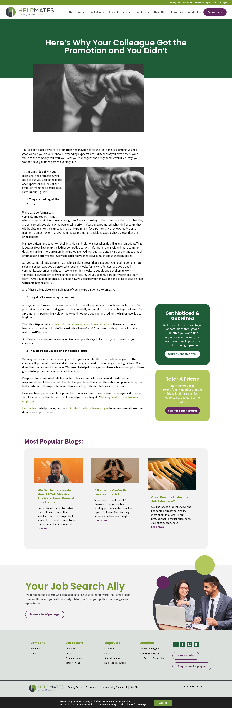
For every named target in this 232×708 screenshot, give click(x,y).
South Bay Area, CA (149, 653)
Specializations (118, 12)
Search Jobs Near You (182, 354)
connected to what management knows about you (81, 324)
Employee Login (202, 3)
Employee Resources (179, 3)
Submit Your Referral (182, 410)
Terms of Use (92, 687)
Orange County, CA (149, 648)
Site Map (134, 687)
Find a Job (75, 12)
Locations (140, 12)
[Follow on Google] (196, 644)
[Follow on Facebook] (182, 644)
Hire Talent (95, 12)
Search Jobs (215, 12)
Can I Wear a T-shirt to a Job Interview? (171, 499)
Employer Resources (115, 662)
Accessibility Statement (115, 687)
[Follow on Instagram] (189, 644)
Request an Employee (192, 666)
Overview (70, 648)
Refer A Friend (73, 662)
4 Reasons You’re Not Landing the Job (111, 492)
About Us (159, 12)
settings (142, 704)
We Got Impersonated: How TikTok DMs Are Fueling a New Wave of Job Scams (56, 496)
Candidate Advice (74, 658)
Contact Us (194, 12)
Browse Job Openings (44, 614)
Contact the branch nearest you (89, 408)
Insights (176, 12)
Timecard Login (220, 3)
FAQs (68, 653)
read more (44, 528)
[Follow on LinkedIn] (176, 644)
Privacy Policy (75, 687)
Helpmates (29, 408)
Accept (163, 702)
